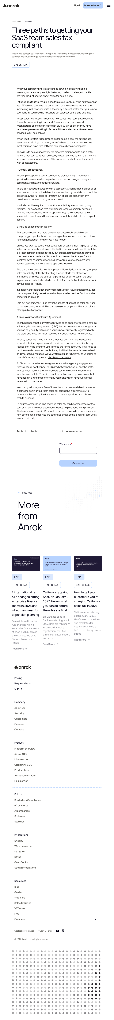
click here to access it (59, 357)
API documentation (25, 775)
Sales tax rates (22, 903)
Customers (20, 718)
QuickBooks (21, 862)
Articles (28, 21)
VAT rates (19, 908)
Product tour (21, 770)
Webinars (19, 897)
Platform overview (24, 748)
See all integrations (25, 867)
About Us (19, 708)
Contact (19, 729)
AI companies (22, 810)
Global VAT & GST (24, 764)
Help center (21, 780)
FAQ (16, 913)
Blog (16, 886)
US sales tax (21, 759)
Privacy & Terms (45, 930)
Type (17, 577)
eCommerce (21, 805)
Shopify (18, 840)
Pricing (18, 677)
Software (19, 816)
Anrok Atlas (20, 754)
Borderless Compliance (27, 800)
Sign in (18, 688)
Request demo (22, 683)
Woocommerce (23, 846)
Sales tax (21, 585)
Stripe (17, 857)
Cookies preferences (24, 930)
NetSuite (19, 851)
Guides (18, 892)
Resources (16, 21)
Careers (19, 724)
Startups (19, 821)
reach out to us (64, 411)
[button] (108, 5)
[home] (11, 5)
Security (19, 713)
